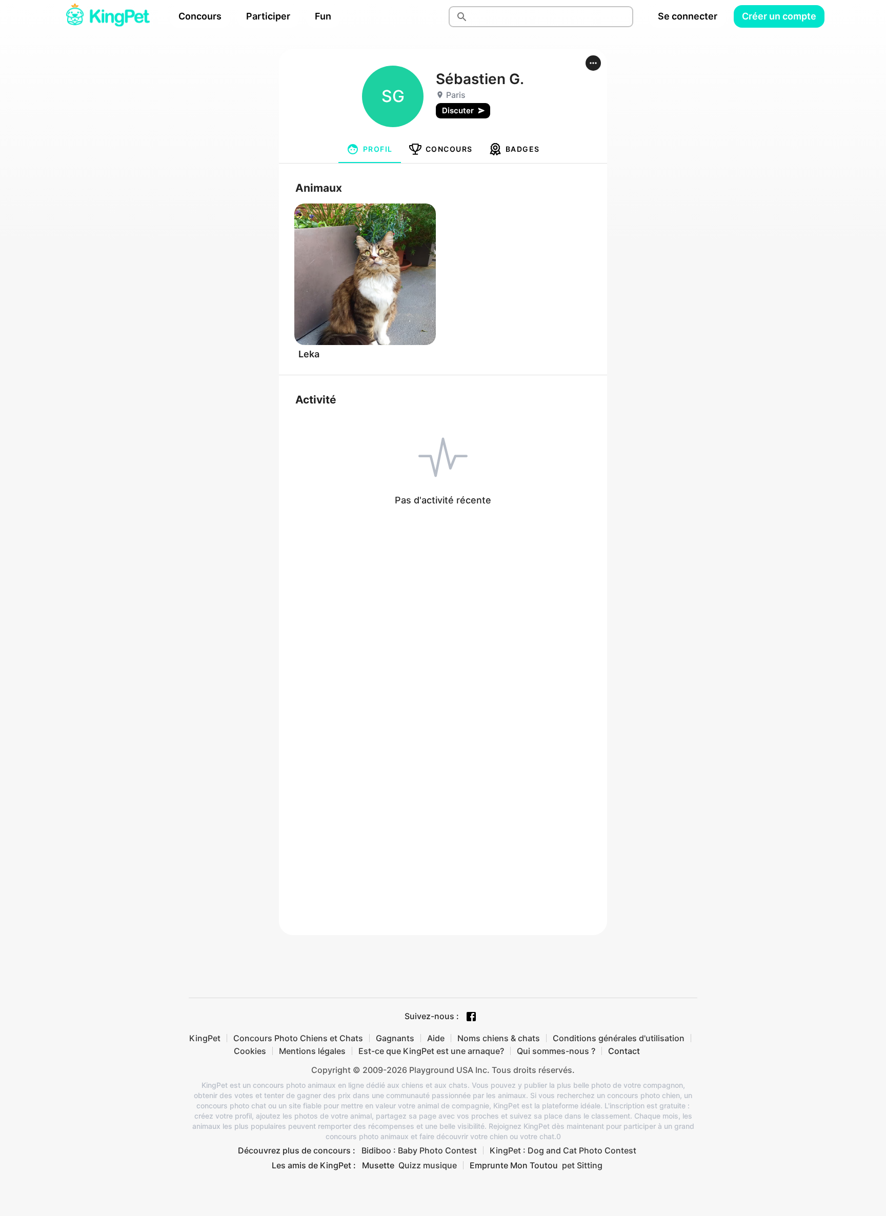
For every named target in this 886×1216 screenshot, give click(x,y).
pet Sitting (582, 1165)
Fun (323, 16)
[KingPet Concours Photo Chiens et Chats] (108, 16)
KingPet (204, 1038)
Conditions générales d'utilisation (618, 1038)
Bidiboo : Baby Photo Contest (419, 1150)
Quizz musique (427, 1165)
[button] (593, 63)
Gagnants (395, 1038)
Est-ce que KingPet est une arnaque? (431, 1051)
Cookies (250, 1051)
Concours (200, 16)
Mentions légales (312, 1051)
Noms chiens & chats (498, 1038)
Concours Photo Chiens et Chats (298, 1038)
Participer (268, 16)
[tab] (369, 149)
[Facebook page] (471, 1016)
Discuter (458, 110)
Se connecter (687, 16)
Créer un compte (779, 16)
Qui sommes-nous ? (556, 1051)
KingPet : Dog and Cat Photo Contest (563, 1150)
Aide (436, 1038)
